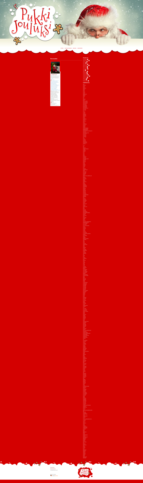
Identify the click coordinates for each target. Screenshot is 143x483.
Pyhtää (84, 345)
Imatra (84, 151)
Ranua (84, 356)
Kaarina (84, 174)
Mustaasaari (84, 284)
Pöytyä (84, 352)
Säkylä (84, 397)
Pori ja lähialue (85, 340)
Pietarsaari (84, 324)
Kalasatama (84, 181)
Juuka (84, 166)
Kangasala (84, 184)
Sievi (83, 378)
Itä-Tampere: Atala (85, 158)
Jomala (84, 163)
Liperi (84, 259)
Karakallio (84, 188)
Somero (84, 388)
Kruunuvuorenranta (54, 87)
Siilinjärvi (84, 381)
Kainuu (84, 176)
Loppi (84, 263)
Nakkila (84, 293)
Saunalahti (84, 375)
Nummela (84, 298)
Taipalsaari (84, 399)
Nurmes (84, 299)
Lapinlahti (84, 243)
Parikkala (84, 317)
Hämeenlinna (85, 142)
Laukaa (84, 248)
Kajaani (84, 179)
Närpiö (84, 301)
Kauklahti (84, 192)
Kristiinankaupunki (86, 222)
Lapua (84, 246)
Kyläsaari (84, 234)
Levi (83, 254)
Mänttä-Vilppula (85, 290)
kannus (84, 187)
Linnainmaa (84, 258)
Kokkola (84, 214)
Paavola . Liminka (85, 311)
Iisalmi (84, 145)
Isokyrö (84, 155)
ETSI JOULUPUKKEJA (68, 48)
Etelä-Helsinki (55, 80)
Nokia (84, 296)
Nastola (84, 294)
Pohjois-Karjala (85, 334)
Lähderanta (84, 267)
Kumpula (84, 228)
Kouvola (84, 220)
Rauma (84, 359)
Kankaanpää (85, 186)
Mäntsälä (84, 289)
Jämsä (84, 170)
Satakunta (84, 78)
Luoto (84, 265)
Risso (83, 362)
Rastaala (84, 357)
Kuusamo (84, 231)
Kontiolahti (84, 217)
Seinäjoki (84, 377)
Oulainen (84, 306)
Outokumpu (85, 310)
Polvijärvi (84, 338)
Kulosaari (52, 88)
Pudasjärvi (84, 343)
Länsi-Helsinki (85, 269)
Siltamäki (84, 382)
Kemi (83, 197)
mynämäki (84, 287)
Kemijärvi (84, 198)
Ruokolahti (84, 367)
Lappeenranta (85, 244)
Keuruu (84, 204)
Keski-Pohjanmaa (85, 65)
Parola (84, 319)
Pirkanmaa (84, 72)
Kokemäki (84, 213)
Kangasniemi (85, 185)
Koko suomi (84, 215)
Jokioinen (84, 161)
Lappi (84, 245)
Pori (83, 339)
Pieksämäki (84, 322)
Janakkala (84, 159)
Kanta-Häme (85, 64)
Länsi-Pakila (84, 270)
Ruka (84, 365)
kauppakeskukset (85, 194)
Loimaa (84, 262)
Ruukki (84, 370)
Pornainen (84, 341)
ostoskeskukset (85, 305)
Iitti (83, 146)
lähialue (84, 268)
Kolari (84, 216)
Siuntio (84, 385)
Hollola (84, 138)
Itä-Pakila (84, 157)
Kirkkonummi (85, 206)
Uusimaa (84, 79)
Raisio (84, 355)
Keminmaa (84, 199)
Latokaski (84, 247)
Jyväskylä (84, 168)
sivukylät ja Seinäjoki (86, 386)
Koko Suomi (85, 67)
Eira (52, 80)
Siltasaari (84, 383)
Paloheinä (84, 314)
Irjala (83, 154)
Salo (83, 372)
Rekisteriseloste (53, 468)
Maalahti (84, 273)
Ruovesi (84, 368)
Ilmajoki (84, 149)
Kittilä (84, 208)
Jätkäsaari (84, 173)
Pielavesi (84, 323)
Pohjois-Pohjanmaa (86, 335)
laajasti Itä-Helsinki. (86, 238)
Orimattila (84, 303)
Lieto (83, 256)
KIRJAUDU (74, 48)
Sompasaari (84, 389)
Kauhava (84, 191)
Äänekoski (84, 457)
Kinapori (84, 205)
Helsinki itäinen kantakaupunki (87, 130)
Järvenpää (84, 172)
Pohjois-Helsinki (85, 332)
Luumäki (84, 266)
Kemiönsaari (85, 200)
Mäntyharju (84, 291)
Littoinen (84, 260)
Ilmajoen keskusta (85, 148)
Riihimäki (84, 361)
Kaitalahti (84, 177)
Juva (83, 167)
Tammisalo (52, 90)
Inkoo (84, 153)
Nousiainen (84, 297)
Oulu (84, 307)
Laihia (84, 241)
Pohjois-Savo (85, 77)
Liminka (84, 257)
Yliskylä (59, 90)
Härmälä (84, 143)
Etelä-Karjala (85, 59)
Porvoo (84, 342)
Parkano (84, 318)
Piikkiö (84, 327)
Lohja (84, 261)
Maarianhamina (85, 274)
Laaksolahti (84, 239)
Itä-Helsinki (84, 156)
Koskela (84, 218)
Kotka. (84, 219)
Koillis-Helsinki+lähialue (86, 212)
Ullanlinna (55, 90)
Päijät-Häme (85, 71)
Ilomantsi (84, 150)
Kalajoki (84, 180)
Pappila (84, 315)
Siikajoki (84, 379)
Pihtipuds (84, 326)
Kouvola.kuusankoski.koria (87, 221)
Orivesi (84, 304)
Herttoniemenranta (54, 84)
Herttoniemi (85, 133)
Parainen (84, 316)
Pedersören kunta (85, 321)
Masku (84, 277)
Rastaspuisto (85, 358)
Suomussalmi (85, 393)
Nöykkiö (84, 302)
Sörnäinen (84, 398)
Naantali (84, 292)
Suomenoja (84, 392)
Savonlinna (84, 376)
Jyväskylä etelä (85, 169)
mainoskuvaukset (85, 275)
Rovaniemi (84, 364)
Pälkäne (84, 350)
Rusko (84, 369)
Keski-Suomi (85, 66)
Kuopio (84, 229)
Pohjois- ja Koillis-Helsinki (86, 333)
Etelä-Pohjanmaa (85, 60)
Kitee (83, 207)
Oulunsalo (84, 308)
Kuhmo (84, 226)
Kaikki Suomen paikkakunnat (87, 175)
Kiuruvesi (84, 209)
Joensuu (84, 160)
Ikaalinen (84, 147)
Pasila (84, 320)
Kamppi (56, 86)
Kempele (84, 201)
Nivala (84, 295)
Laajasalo (55, 88)
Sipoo (84, 384)
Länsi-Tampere (85, 271)
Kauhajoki (84, 190)
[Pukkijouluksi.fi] (71, 23)
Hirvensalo (84, 136)
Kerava (84, 202)
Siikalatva (84, 380)
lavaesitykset (85, 250)
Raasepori (84, 354)
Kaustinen (84, 195)
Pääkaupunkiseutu (86, 351)
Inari (83, 152)
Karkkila (84, 189)
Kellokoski (84, 196)
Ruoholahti (84, 366)
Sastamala (84, 373)
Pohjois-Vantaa (85, 337)
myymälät (84, 288)
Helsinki (54, 81)
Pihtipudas (84, 325)
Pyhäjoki (84, 346)
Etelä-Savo (84, 61)
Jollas (84, 162)
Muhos (84, 281)
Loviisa (84, 264)
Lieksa (84, 255)
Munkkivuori (85, 283)
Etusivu (62, 48)
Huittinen (84, 139)
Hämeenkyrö (85, 141)
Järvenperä (84, 171)
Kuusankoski (85, 232)
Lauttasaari (84, 249)
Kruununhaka (85, 223)
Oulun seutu (85, 309)
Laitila (84, 242)
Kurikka (84, 230)
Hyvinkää (84, 140)
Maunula (84, 278)
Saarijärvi (84, 371)
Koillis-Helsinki (85, 211)
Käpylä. (84, 236)
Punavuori (52, 89)
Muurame (84, 286)
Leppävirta (84, 253)
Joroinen (84, 164)
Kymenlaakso (85, 235)
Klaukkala (84, 210)
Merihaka (84, 279)
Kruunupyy (84, 224)
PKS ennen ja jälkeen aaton (87, 330)
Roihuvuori (56, 89)
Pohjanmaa (85, 73)
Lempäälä (84, 252)
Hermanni (84, 131)
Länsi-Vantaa (85, 272)
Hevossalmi (84, 135)
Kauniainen (84, 193)
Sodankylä (84, 387)
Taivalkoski (84, 400)
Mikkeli (84, 280)
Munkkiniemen (85, 282)
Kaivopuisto (52, 86)
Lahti (83, 240)
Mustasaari (84, 285)
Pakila (84, 313)
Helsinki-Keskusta (53, 83)
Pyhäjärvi (84, 347)
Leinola (84, 251)
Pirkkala (84, 329)
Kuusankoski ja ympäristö (86, 233)
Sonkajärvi (84, 390)
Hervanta (84, 134)
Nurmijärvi (84, 300)
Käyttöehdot (52, 467)
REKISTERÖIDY (79, 48)
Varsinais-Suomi (85, 80)
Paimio (84, 312)
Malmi (84, 276)
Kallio (84, 182)
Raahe (84, 353)
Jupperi (84, 165)
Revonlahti (84, 360)
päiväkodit (84, 349)
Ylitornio (84, 452)
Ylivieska (84, 453)
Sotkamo (84, 391)
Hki (83, 137)
